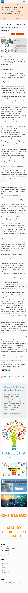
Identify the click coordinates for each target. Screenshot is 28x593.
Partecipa (4, 574)
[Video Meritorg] (14, 468)
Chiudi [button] (17, 18)
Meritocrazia (4, 562)
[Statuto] (14, 531)
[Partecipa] (14, 437)
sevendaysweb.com (9, 590)
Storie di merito (5, 563)
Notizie (13, 34)
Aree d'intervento (5, 572)
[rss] (21, 582)
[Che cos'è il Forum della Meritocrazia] (14, 400)
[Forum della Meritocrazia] (3, 1)
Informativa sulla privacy (7, 553)
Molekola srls (22, 590)
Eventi (3, 568)
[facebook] (2, 582)
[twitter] (6, 582)
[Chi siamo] (14, 516)
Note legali (3, 555)
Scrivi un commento (14, 376)
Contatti (4, 575)
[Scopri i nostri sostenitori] (14, 500)
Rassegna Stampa (19, 34)
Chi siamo (4, 565)
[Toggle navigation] (24, 2)
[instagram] (17, 582)
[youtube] (10, 582)
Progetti (4, 567)
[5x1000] (14, 485)
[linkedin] (13, 582)
